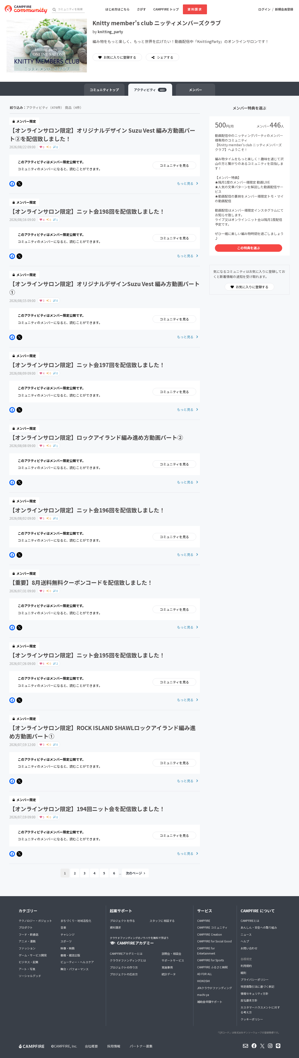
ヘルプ (245, 941)
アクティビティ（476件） (45, 107)
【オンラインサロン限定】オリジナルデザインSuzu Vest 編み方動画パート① (104, 288)
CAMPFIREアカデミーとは (126, 953)
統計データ (169, 974)
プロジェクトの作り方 (124, 967)
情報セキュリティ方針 (254, 993)
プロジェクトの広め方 (124, 974)
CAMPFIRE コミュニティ (212, 927)
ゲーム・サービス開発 (33, 955)
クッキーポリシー (252, 1019)
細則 (243, 973)
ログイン (264, 9)
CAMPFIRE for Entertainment (206, 950)
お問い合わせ (249, 948)
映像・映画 (68, 948)
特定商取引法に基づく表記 (257, 986)
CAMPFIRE (203, 921)
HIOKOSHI (203, 981)
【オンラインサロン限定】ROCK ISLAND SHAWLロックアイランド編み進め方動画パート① (102, 732)
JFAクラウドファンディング (214, 988)
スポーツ (66, 941)
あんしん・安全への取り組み (259, 927)
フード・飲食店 (28, 934)
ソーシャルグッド (30, 976)
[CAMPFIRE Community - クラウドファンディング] (26, 9)
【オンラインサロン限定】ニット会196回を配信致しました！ (87, 510)
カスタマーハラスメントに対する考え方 (260, 1009)
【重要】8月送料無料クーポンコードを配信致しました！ (81, 582)
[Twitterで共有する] (19, 184)
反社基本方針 (249, 1000)
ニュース (246, 934)
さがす (141, 9)
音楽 (63, 927)
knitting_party (110, 31)
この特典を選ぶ (248, 247)
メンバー (195, 89)
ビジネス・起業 (28, 962)
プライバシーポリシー (255, 979)
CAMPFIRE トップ (166, 9)
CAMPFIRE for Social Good (214, 941)
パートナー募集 (141, 1046)
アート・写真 (27, 969)
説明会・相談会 (171, 953)
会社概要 (91, 1046)
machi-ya (203, 995)
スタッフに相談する (162, 921)
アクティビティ (149, 89)
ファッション (27, 948)
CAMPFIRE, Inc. (65, 1046)
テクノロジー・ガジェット (35, 921)
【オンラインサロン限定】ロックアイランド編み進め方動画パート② (96, 437)
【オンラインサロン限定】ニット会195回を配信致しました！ (87, 655)
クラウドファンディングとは (128, 960)
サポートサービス (173, 960)
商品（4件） (74, 107)
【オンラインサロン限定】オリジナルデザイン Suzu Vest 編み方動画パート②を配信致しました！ (102, 134)
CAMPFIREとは (250, 921)
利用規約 (246, 966)
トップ (104, 89)
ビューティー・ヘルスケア (77, 962)
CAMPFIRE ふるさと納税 (212, 967)
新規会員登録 (284, 9)
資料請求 (195, 9)
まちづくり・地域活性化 (76, 921)
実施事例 (167, 967)
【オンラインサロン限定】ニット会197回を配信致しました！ (87, 365)
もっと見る (185, 183)
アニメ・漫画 (27, 941)
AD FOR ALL (204, 974)
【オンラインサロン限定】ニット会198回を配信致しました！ (87, 211)
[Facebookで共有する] (12, 184)
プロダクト (26, 927)
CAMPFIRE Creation (209, 934)
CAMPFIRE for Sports (210, 960)
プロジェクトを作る (122, 921)
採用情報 (113, 1046)
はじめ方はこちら (117, 9)
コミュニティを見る (174, 165)
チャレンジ (68, 934)
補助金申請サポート (209, 1002)
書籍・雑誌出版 (70, 955)
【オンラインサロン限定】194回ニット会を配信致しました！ (87, 809)
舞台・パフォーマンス (75, 969)
